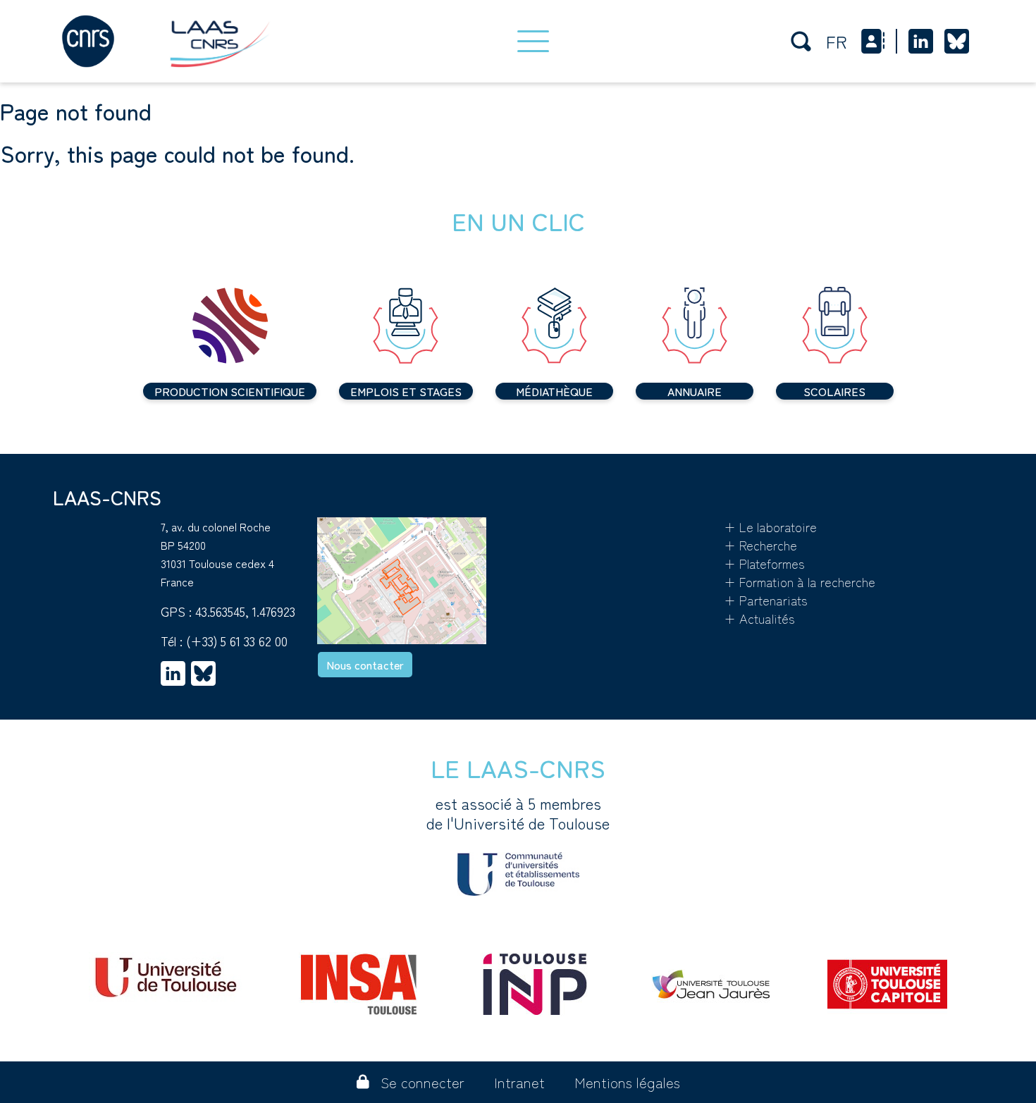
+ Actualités (759, 618)
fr (836, 41)
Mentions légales (627, 1082)
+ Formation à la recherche (799, 581)
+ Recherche (760, 545)
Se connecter (422, 1082)
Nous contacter (365, 664)
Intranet (519, 1082)
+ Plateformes (764, 563)
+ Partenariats (766, 600)
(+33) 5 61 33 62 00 (237, 640)
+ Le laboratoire (770, 526)
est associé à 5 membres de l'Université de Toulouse (518, 813)
